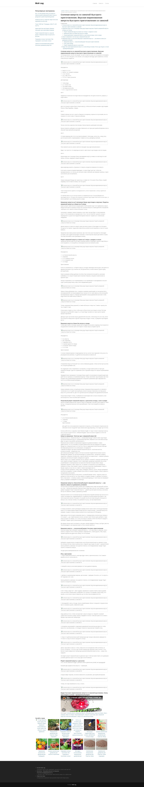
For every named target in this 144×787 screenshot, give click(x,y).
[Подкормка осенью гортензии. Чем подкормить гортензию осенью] (65, 749)
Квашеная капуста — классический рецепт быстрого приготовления (81, 41)
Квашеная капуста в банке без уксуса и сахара (76, 33)
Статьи (107, 3)
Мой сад (39, 3)
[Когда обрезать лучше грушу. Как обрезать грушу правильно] (41, 725)
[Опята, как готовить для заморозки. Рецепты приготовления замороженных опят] (77, 726)
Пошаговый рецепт (79, 714)
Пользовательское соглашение (51, 771)
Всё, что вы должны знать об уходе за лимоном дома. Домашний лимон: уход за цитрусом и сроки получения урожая (46, 15)
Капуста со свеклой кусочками (85, 716)
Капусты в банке (99, 713)
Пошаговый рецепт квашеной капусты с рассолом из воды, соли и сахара (83, 35)
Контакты (39, 771)
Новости (101, 3)
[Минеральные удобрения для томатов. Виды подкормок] (53, 730)
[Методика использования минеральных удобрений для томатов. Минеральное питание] (77, 749)
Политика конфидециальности (45, 772)
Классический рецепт (71, 716)
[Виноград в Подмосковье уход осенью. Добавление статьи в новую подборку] (89, 730)
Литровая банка (90, 713)
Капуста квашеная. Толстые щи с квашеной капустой (76, 36)
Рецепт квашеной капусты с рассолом (73, 45)
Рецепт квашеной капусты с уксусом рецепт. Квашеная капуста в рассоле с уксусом (45, 34)
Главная (95, 3)
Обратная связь (41, 776)
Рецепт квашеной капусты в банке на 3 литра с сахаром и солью (80, 31)
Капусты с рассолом (90, 714)
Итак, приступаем (68, 43)
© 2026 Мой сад (41, 767)
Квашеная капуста (80, 713)
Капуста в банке (70, 714)
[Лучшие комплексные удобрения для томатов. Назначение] (53, 749)
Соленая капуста (71, 713)
